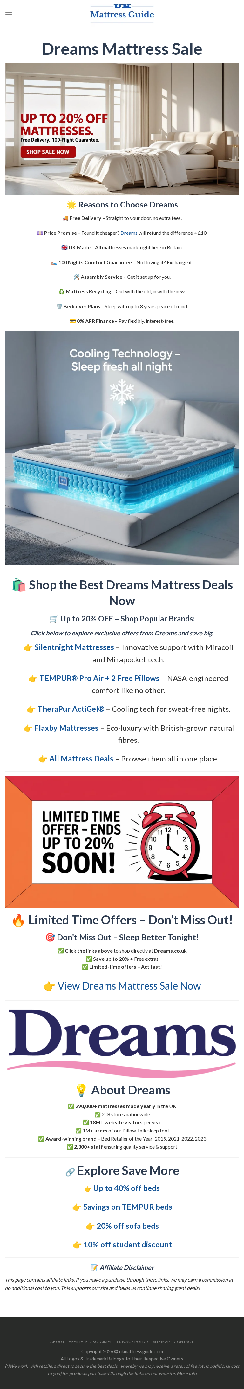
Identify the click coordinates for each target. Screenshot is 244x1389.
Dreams (129, 233)
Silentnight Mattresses (74, 647)
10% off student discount (128, 1244)
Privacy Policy (133, 1341)
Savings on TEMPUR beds (127, 1206)
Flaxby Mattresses (66, 727)
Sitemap (161, 1341)
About (57, 1341)
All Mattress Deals (81, 758)
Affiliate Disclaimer (91, 1341)
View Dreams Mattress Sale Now (129, 985)
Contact (183, 1341)
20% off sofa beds (128, 1225)
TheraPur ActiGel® (70, 708)
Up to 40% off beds (126, 1188)
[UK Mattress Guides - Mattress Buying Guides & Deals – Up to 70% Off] (122, 14)
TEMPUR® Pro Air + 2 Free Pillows (99, 678)
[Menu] (8, 14)
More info (187, 1373)
